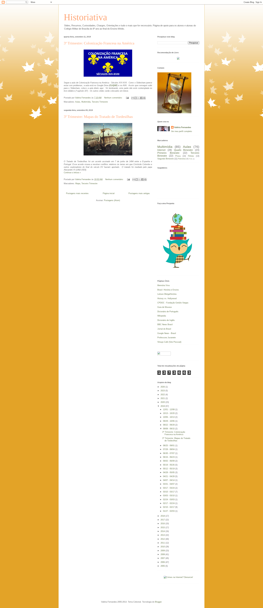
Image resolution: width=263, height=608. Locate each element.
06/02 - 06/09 (169, 461)
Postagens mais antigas (139, 193)
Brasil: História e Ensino (168, 290)
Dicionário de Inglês (166, 320)
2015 (163, 527)
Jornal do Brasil (164, 329)
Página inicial (108, 193)
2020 (163, 402)
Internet (161, 150)
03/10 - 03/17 (169, 492)
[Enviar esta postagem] (127, 98)
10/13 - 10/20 (169, 413)
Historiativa (85, 17)
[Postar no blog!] (135, 97)
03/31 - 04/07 (169, 484)
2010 (163, 546)
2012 (163, 539)
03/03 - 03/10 (169, 495)
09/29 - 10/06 (169, 421)
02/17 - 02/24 (169, 503)
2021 (163, 398)
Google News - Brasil (166, 333)
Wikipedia (161, 316)
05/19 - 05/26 (169, 465)
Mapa (77, 183)
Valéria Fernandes (182, 127)
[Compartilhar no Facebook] (141, 97)
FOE (190, 159)
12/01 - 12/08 (169, 409)
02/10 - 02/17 (169, 507)
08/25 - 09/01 (169, 445)
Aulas (77, 102)
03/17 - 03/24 (169, 488)
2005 (163, 566)
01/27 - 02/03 (169, 511)
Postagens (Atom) (112, 200)
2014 (163, 531)
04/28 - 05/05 (169, 472)
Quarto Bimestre (183, 150)
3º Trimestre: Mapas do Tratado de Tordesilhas (98, 117)
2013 (163, 535)
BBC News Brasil (165, 324)
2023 (163, 390)
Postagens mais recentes (77, 193)
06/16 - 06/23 (169, 457)
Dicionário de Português (167, 311)
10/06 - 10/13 (169, 417)
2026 (163, 387)
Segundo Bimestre (165, 159)
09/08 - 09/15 (169, 428)
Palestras (182, 159)
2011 (163, 543)
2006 (163, 562)
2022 (163, 394)
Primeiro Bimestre (168, 153)
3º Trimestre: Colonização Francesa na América (99, 43)
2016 (163, 523)
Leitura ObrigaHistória (166, 294)
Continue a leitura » (72, 172)
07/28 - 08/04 (169, 449)
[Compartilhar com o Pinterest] (144, 97)
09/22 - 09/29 (169, 425)
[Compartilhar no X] (138, 97)
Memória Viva (163, 285)
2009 (163, 550)
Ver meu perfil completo (181, 131)
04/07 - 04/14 (169, 480)
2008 (163, 554)
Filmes (191, 156)
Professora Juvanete (166, 337)
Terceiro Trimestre (100, 102)
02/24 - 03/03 (169, 499)
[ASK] (178, 270)
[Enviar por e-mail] (132, 97)
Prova (178, 156)
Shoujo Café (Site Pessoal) (169, 342)
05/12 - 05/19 (169, 468)
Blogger (158, 602)
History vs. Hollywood (167, 298)
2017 (163, 520)
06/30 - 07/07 (169, 453)
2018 (163, 516)
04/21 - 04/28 (169, 476)
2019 (163, 406)
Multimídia (86, 102)
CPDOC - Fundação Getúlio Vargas (172, 303)
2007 (163, 558)
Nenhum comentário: (113, 98)
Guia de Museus (164, 307)
